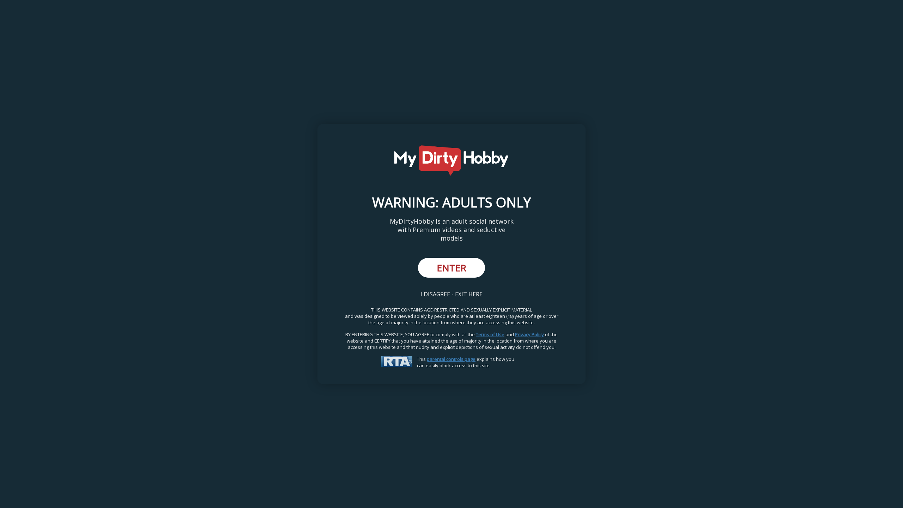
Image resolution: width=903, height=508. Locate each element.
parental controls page (451, 359)
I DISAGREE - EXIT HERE (451, 294)
